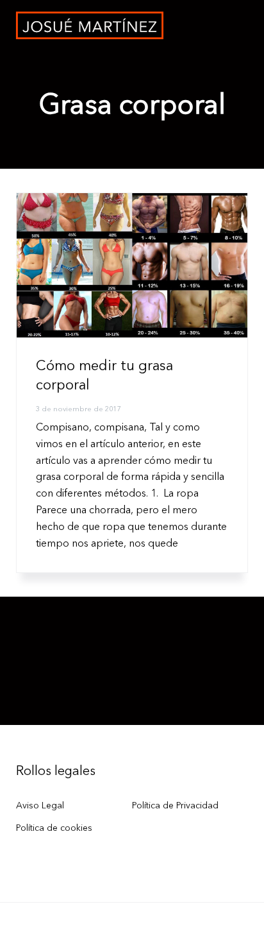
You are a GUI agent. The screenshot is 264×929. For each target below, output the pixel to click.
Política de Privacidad (175, 805)
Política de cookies (54, 828)
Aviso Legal (40, 805)
